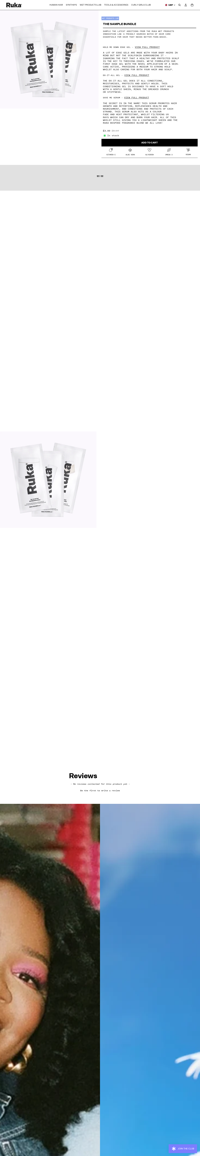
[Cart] (192, 5)
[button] (100, 790)
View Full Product (147, 47)
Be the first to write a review (100, 790)
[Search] (179, 5)
